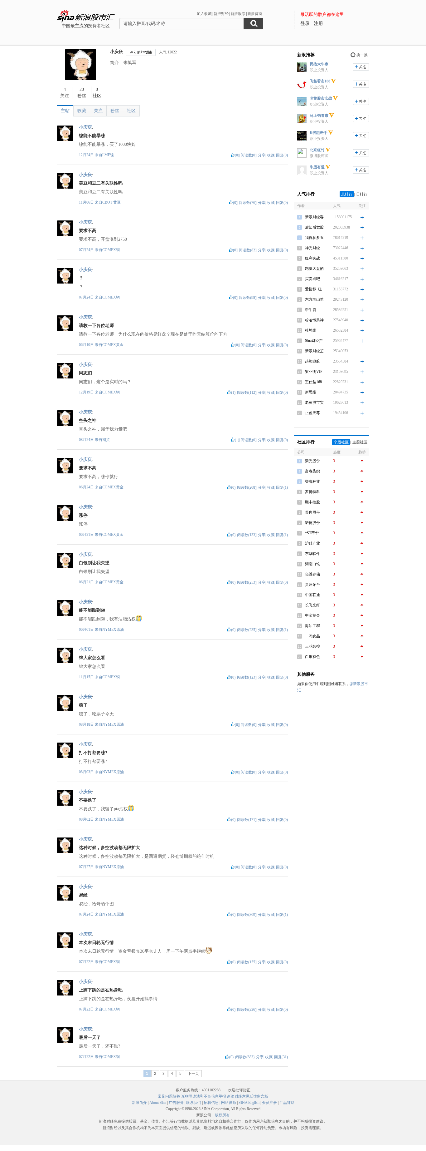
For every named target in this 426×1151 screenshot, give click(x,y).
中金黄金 (312, 615)
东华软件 (312, 553)
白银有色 (312, 657)
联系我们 (193, 1102)
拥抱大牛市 (319, 64)
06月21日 (87, 534)
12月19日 (87, 392)
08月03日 (87, 772)
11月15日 (87, 677)
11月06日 (87, 202)
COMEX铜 (111, 250)
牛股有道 (317, 167)
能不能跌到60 (92, 610)
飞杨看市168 (320, 81)
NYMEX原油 (113, 629)
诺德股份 (312, 523)
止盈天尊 (312, 413)
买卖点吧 (312, 279)
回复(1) (282, 487)
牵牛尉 (310, 310)
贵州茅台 (312, 584)
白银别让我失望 (94, 563)
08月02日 (87, 819)
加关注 (361, 67)
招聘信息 (211, 1102)
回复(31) (281, 1057)
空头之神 (87, 420)
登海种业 (312, 481)
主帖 (65, 110)
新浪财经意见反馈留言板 (247, 1096)
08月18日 (87, 724)
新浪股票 (237, 14)
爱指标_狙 (313, 289)
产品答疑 (286, 1102)
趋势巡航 (312, 361)
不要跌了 (87, 800)
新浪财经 (221, 14)
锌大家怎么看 (92, 657)
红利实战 (312, 258)
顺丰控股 (312, 502)
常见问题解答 (169, 1096)
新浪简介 (139, 1102)
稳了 (83, 705)
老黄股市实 (314, 402)
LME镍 (108, 155)
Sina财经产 (314, 340)
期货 (106, 439)
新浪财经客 (314, 217)
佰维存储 (312, 574)
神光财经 (312, 248)
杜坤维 (310, 330)
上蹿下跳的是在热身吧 (101, 990)
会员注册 (269, 1102)
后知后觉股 (314, 227)
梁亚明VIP (313, 371)
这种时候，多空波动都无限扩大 (109, 847)
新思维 (310, 392)
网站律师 (228, 1102)
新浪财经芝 (314, 351)
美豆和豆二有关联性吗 (101, 183)
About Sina (157, 1102)
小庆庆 (116, 51)
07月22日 (87, 962)
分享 (261, 155)
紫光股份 (312, 461)
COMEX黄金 (112, 345)
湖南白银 (312, 564)
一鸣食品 (312, 636)
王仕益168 (313, 382)
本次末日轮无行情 (96, 942)
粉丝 (114, 110)
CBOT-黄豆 (111, 202)
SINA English (249, 1102)
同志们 (85, 373)
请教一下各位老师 (96, 325)
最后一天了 (90, 1037)
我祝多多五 (314, 237)
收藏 (81, 110)
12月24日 (87, 155)
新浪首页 (254, 14)
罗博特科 (312, 492)
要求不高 (87, 230)
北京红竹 (317, 150)
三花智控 (312, 646)
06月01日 (87, 629)
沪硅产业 (312, 543)
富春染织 (312, 471)
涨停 (83, 515)
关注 (98, 110)
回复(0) (282, 155)
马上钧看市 (319, 115)
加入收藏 (204, 14)
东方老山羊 (314, 299)
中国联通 (312, 595)
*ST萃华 (312, 533)
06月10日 (87, 345)
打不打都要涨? (93, 752)
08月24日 (87, 439)
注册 (318, 23)
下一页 (193, 1073)
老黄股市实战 (321, 98)
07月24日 (87, 250)
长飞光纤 (312, 605)
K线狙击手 (318, 133)
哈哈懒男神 (314, 320)
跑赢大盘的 (314, 268)
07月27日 (87, 867)
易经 (83, 895)
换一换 (362, 55)
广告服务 (176, 1102)
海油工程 (312, 626)
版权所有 (222, 1115)
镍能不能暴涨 (92, 135)
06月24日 (87, 487)
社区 (131, 110)
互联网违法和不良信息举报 (203, 1096)
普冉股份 (312, 512)
